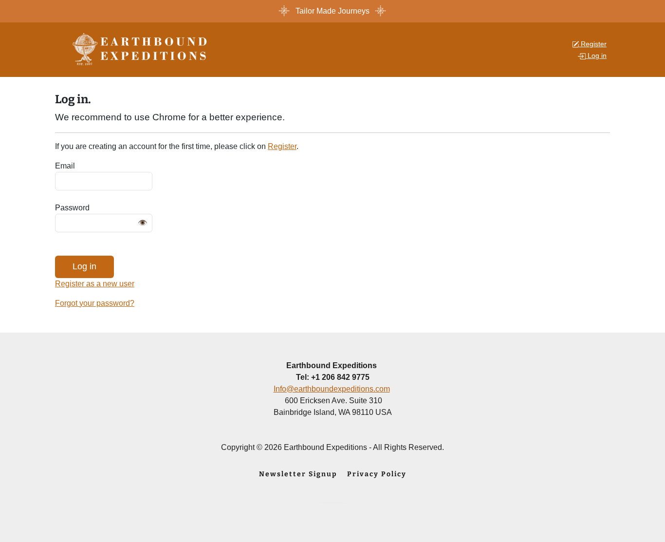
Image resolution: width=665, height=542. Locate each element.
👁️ (143, 223)
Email (65, 166)
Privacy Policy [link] (376, 474)
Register (282, 146)
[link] (143, 49)
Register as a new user (94, 284)
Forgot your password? (94, 303)
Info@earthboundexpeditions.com (332, 389)
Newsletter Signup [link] (298, 474)
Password (72, 208)
